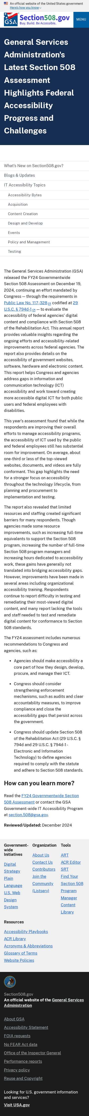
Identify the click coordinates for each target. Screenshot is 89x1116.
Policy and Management (29, 242)
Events (14, 232)
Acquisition (18, 204)
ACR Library (15, 939)
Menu (81, 19)
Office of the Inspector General (32, 1053)
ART (65, 855)
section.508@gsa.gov (28, 814)
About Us (40, 855)
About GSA (14, 1019)
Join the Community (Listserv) (42, 883)
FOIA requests (17, 1036)
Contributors (43, 869)
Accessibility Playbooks (26, 931)
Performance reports (23, 1061)
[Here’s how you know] (44, 6)
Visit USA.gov (17, 1105)
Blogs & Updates (19, 175)
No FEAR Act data (20, 1044)
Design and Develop (25, 223)
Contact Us (42, 862)
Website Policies (19, 960)
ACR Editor (71, 862)
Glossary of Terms (20, 953)
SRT (65, 869)
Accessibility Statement (26, 1027)
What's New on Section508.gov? (33, 165)
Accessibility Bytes (25, 195)
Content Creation (23, 214)
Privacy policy (17, 1070)
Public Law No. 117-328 (25, 303)
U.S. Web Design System (12, 900)
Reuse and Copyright (23, 1078)
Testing (14, 251)
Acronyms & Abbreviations (28, 946)
